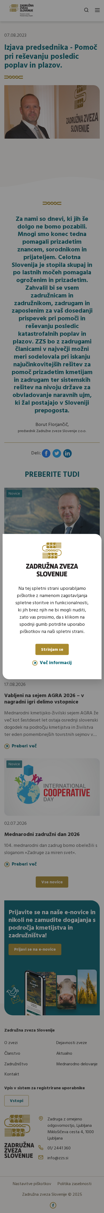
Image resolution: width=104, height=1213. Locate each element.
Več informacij (56, 662)
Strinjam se (52, 649)
